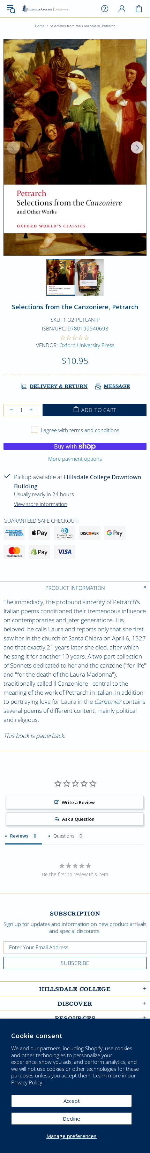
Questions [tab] (63, 836)
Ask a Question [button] (78, 819)
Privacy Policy (26, 1082)
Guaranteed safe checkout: (41, 520)
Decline (71, 1118)
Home (40, 25)
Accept (71, 1100)
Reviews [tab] (19, 836)
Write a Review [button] (78, 802)
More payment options (75, 458)
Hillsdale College (45, 9)
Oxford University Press (86, 345)
